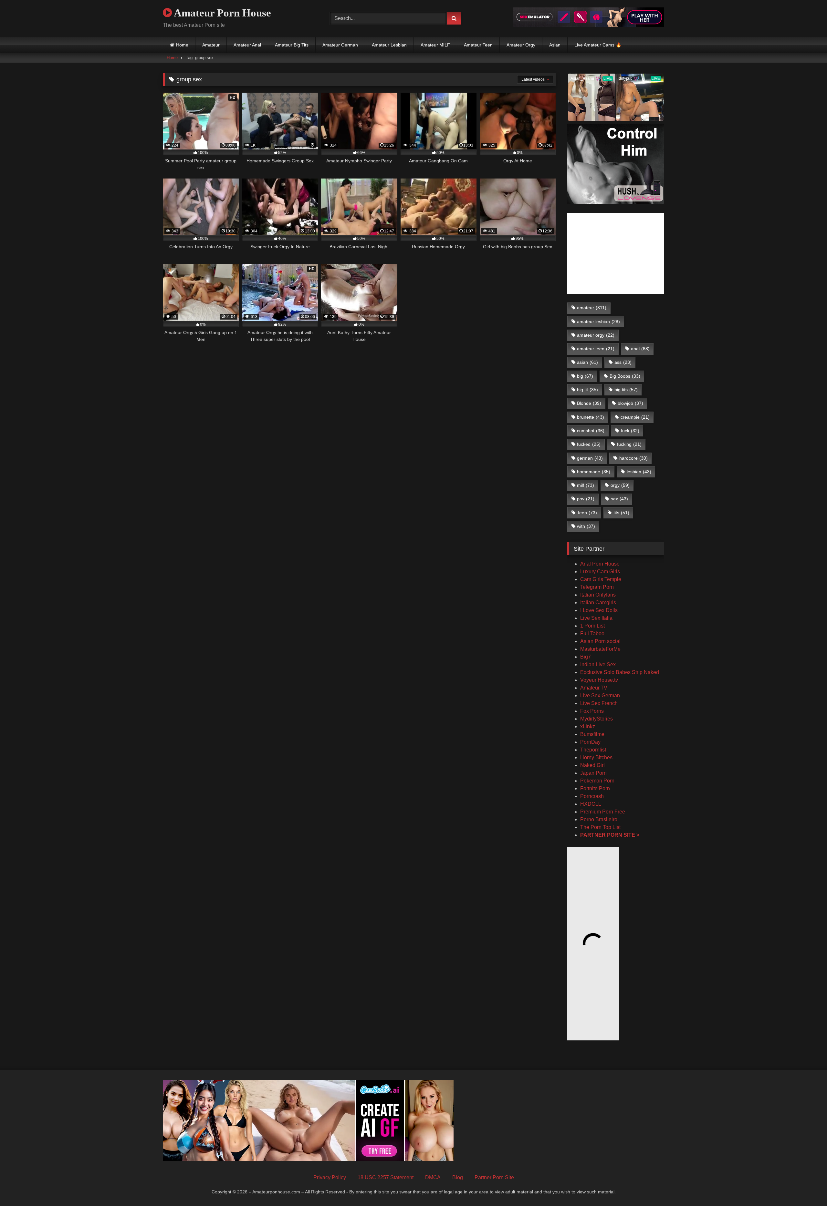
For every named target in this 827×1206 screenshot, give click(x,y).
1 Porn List (592, 626)
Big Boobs (625, 376)
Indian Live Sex (598, 664)
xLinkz (587, 726)
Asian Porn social (600, 641)
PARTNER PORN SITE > (609, 835)
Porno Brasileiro (598, 819)
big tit (587, 389)
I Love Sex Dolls (599, 610)
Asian (554, 44)
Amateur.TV (593, 687)
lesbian (639, 471)
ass (623, 362)
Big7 (585, 656)
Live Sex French (599, 703)
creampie (635, 417)
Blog (457, 1177)
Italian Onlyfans (598, 595)
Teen (587, 512)
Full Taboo (592, 633)
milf (585, 485)
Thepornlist (593, 749)
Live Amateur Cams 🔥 (597, 44)
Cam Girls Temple (601, 579)
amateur (591, 307)
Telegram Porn (597, 587)
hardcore (633, 458)
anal (640, 348)
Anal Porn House (600, 564)
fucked (589, 444)
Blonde (589, 403)
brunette (590, 417)
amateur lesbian (598, 321)
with (586, 526)
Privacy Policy (329, 1177)
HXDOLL (590, 804)
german (590, 458)
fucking (629, 444)
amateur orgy (595, 335)
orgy (620, 485)
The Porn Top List (600, 827)
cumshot (590, 430)
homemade (593, 471)
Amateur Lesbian (389, 44)
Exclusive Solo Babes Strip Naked (619, 672)
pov (585, 498)
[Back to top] (807, 1186)
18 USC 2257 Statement (386, 1177)
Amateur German (340, 44)
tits (621, 512)
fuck (630, 430)
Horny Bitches (596, 757)
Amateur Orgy (521, 44)
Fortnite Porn (595, 788)
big (585, 376)
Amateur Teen (478, 44)
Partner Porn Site (494, 1177)
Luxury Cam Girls (600, 571)
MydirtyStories (596, 718)
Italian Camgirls (598, 602)
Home (182, 44)
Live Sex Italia (596, 618)
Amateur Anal (247, 44)
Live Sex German (600, 695)
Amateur (211, 44)
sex (619, 498)
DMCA (433, 1177)
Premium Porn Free (602, 811)
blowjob (630, 403)
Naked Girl (592, 765)
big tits (626, 389)
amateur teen (595, 348)
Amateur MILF (435, 44)
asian (587, 362)
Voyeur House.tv (599, 680)
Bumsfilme (592, 734)
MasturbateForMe (600, 649)
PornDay (590, 742)
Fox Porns (592, 711)
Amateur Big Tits (292, 44)
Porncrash (592, 796)
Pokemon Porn (597, 780)
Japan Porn (593, 773)
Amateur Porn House (221, 13)
